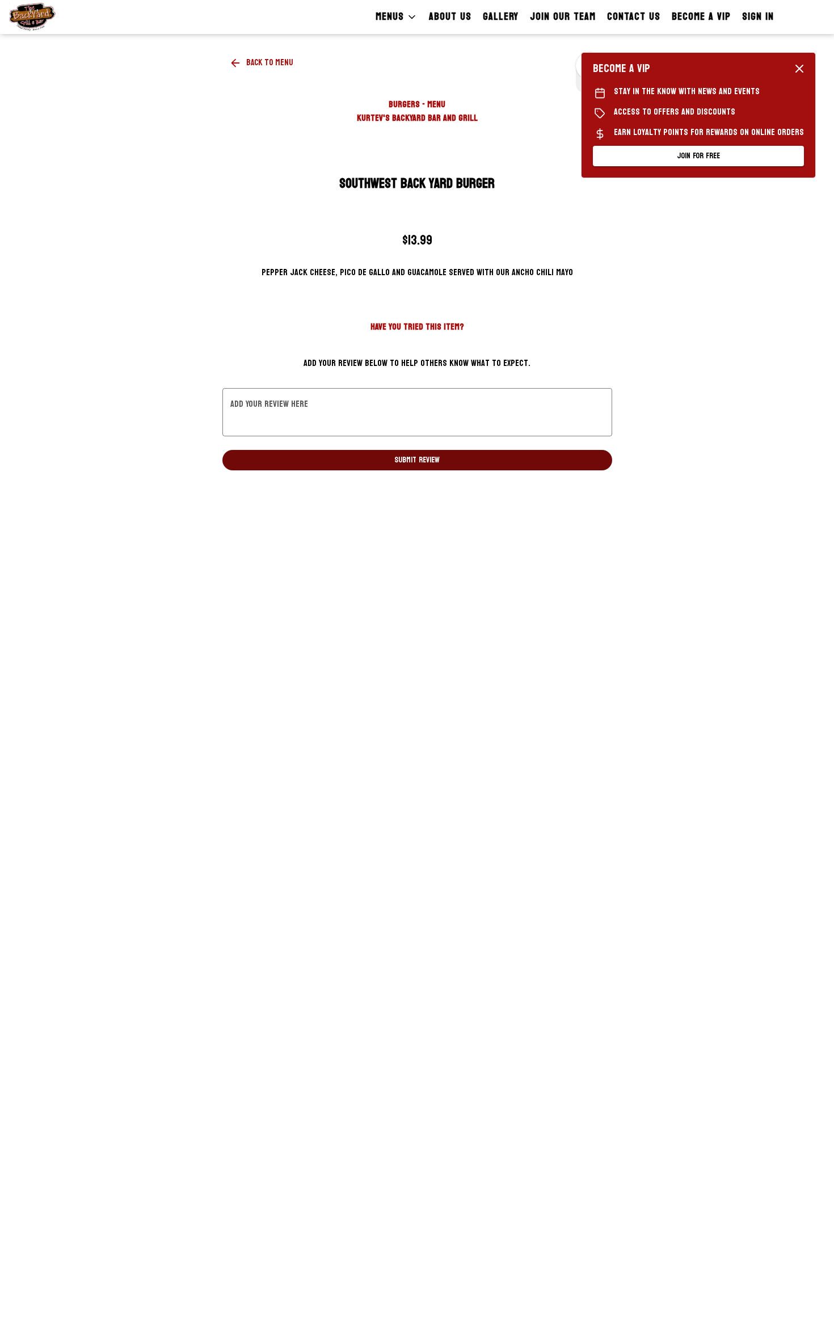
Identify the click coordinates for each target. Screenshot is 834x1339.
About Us (450, 16)
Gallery (501, 16)
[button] (396, 17)
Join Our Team (563, 16)
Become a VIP (701, 16)
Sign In (758, 16)
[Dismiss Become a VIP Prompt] (799, 69)
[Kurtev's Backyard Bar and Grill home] (60, 17)
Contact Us (633, 16)
